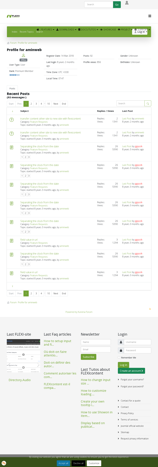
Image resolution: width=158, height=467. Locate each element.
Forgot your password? (132, 386)
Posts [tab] (12, 88)
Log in (123, 365)
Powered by (71, 311)
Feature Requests (39, 121)
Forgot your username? (132, 379)
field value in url (28, 239)
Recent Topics (27, 31)
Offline (23, 60)
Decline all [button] (78, 463)
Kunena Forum (85, 311)
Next (56, 103)
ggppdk (138, 146)
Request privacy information (134, 438)
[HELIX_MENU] (149, 16)
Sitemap (124, 432)
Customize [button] (94, 463)
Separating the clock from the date (39, 146)
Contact (124, 406)
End (64, 103)
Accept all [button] (63, 463)
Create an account (130, 370)
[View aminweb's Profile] (23, 55)
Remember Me (128, 357)
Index (14, 31)
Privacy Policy (127, 413)
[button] (4, 463)
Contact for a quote (130, 400)
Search (39, 31)
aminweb (64, 124)
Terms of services (129, 419)
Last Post (126, 118)
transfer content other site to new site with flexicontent (50, 118)
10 (48, 103)
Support (142, 29)
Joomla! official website (132, 425)
